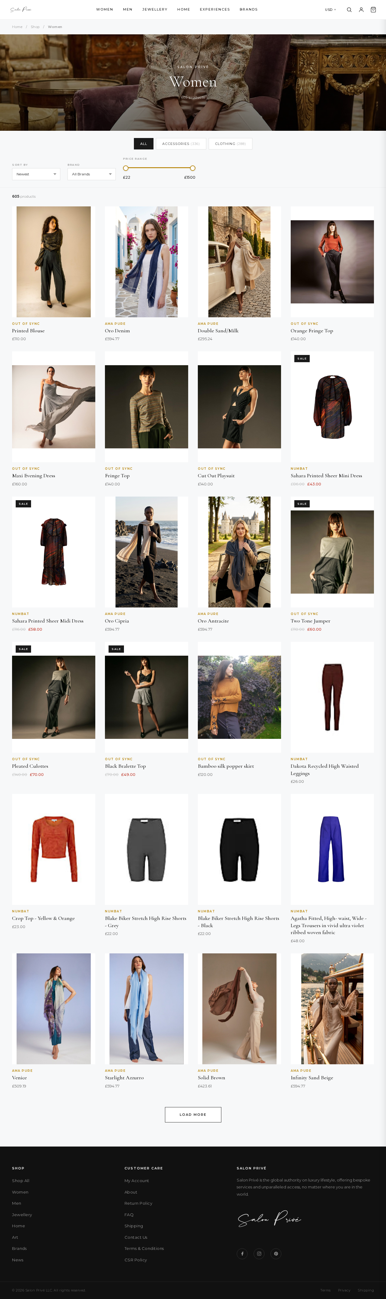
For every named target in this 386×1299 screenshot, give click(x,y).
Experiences (215, 9)
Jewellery (155, 9)
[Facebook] (242, 1253)
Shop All (20, 1180)
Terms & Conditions (144, 1248)
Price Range (135, 158)
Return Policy (139, 1203)
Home (183, 9)
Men (128, 9)
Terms (325, 1290)
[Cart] (373, 10)
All (143, 144)
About (131, 1192)
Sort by (20, 164)
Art (15, 1237)
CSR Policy (136, 1259)
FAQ (129, 1214)
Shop (35, 27)
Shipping (134, 1225)
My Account (137, 1180)
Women (104, 9)
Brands (249, 9)
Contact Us (136, 1237)
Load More (193, 1114)
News (17, 1259)
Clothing (230, 144)
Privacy (344, 1290)
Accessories (181, 144)
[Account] (361, 10)
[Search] (349, 10)
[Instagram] (259, 1253)
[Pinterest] (276, 1253)
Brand (74, 164)
